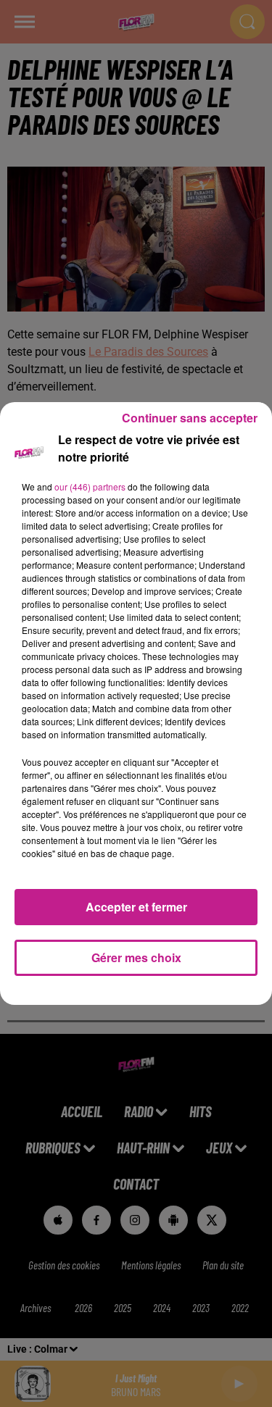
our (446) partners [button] (89, 486)
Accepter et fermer (136, 906)
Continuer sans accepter (189, 417)
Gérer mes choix (136, 957)
